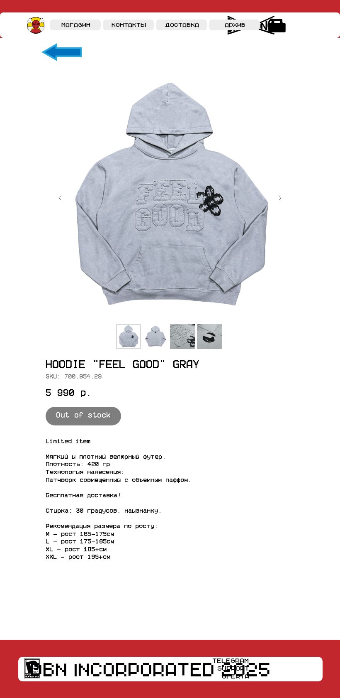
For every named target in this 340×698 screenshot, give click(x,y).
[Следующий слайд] (280, 198)
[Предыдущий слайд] (60, 198)
